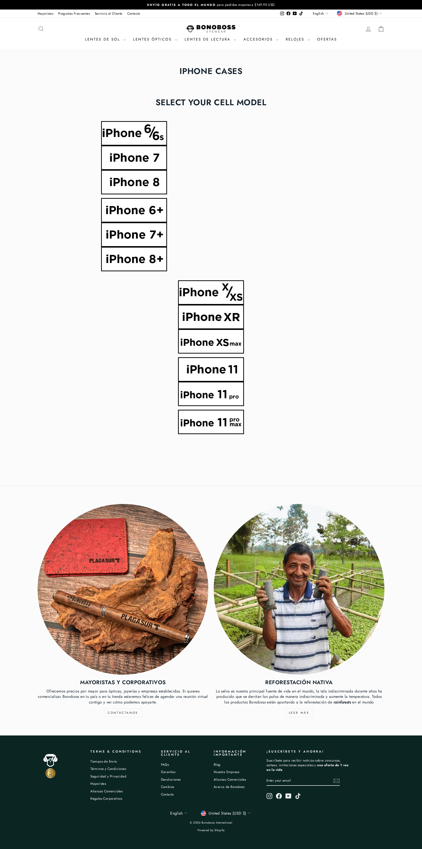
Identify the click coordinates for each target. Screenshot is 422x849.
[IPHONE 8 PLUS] (211, 259)
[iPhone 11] (211, 369)
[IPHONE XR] (211, 317)
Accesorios (259, 39)
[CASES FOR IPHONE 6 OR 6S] (211, 133)
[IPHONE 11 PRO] (211, 394)
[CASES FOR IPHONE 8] (211, 182)
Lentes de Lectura (208, 39)
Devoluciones (171, 779)
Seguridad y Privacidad (108, 776)
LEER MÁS (299, 713)
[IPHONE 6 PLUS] (211, 210)
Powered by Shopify (211, 830)
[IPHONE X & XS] (211, 292)
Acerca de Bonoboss (229, 786)
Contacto (133, 13)
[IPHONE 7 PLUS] (211, 234)
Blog (217, 764)
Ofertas (327, 39)
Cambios (167, 786)
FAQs (165, 764)
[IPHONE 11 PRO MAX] (211, 422)
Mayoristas (45, 13)
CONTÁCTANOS (123, 713)
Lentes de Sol (103, 39)
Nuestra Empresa (226, 771)
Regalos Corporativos (106, 798)
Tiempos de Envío (103, 761)
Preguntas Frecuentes (74, 13)
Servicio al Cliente (108, 13)
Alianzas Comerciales (106, 791)
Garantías (168, 771)
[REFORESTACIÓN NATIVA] (299, 589)
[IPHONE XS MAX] (211, 341)
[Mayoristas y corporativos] (123, 589)
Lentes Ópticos (153, 39)
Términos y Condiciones (108, 768)
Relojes (296, 39)
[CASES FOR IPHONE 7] (211, 158)
